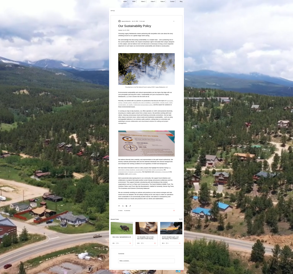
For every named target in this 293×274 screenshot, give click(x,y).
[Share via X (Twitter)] (122, 206)
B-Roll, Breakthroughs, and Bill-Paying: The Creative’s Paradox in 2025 (170, 237)
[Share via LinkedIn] (126, 206)
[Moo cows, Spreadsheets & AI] (122, 228)
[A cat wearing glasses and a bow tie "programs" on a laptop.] (147, 228)
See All (180, 219)
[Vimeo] (179, 271)
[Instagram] (182, 271)
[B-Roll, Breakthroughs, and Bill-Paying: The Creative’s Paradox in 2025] (171, 228)
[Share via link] (130, 206)
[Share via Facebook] (119, 206)
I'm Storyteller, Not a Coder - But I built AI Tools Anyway (146, 237)
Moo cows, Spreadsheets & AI (122, 237)
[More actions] (174, 21)
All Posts (113, 10)
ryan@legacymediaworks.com (128, 270)
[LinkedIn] (177, 271)
